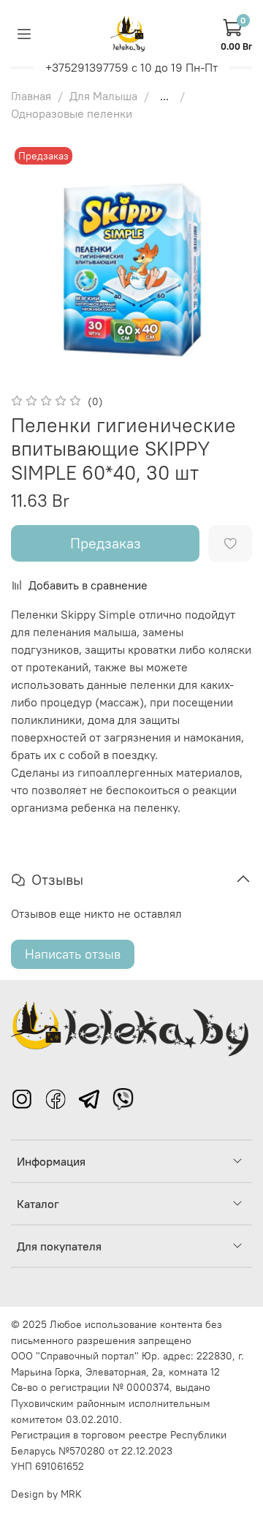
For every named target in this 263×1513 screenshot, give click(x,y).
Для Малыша (103, 95)
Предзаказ (105, 543)
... (164, 95)
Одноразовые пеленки (71, 113)
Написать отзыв (73, 954)
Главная (31, 95)
